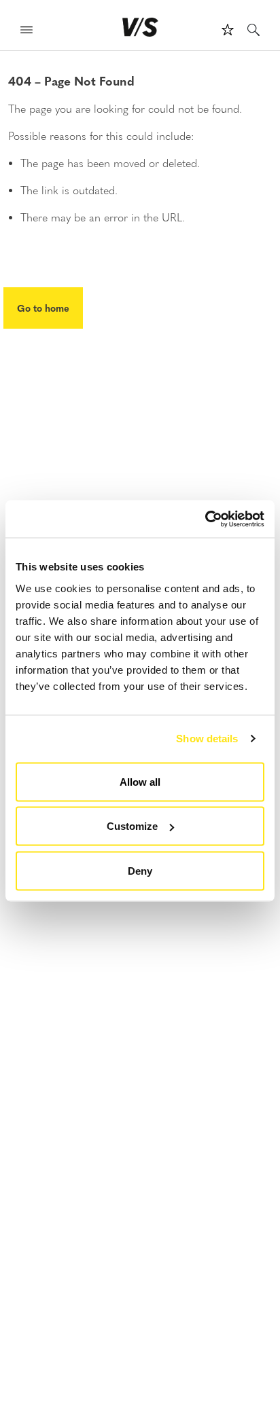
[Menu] (26, 31)
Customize (132, 826)
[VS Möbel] (140, 27)
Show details (207, 738)
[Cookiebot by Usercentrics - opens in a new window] (204, 519)
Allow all (140, 781)
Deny (140, 870)
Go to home (43, 307)
